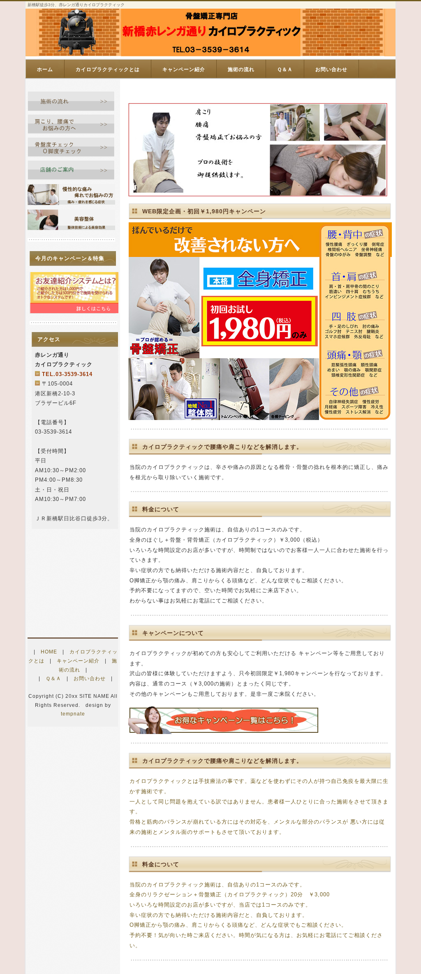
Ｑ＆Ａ (285, 69)
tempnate (73, 714)
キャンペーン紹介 (183, 69)
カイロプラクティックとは (108, 69)
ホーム (45, 69)
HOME (49, 652)
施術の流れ (241, 69)
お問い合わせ (331, 69)
